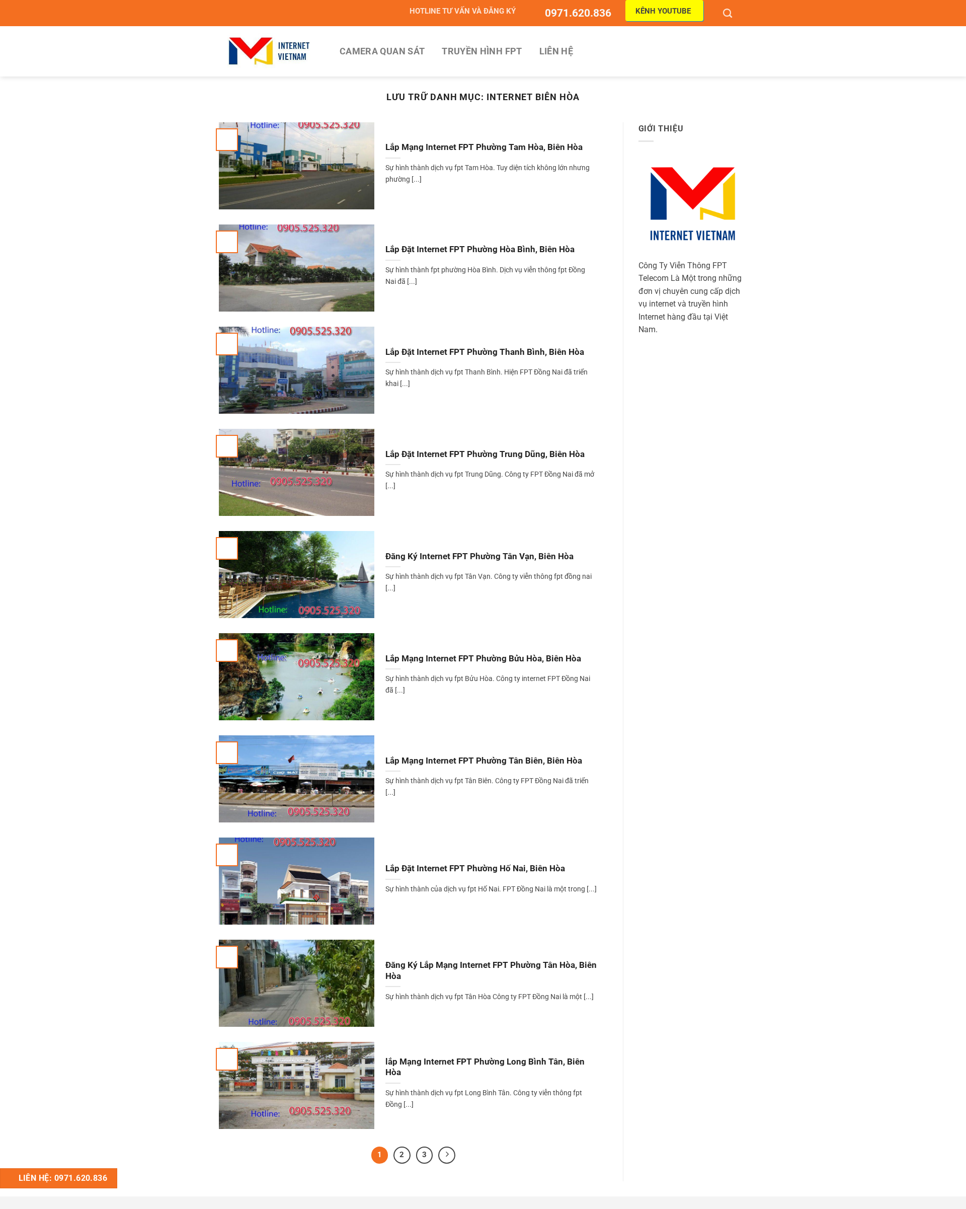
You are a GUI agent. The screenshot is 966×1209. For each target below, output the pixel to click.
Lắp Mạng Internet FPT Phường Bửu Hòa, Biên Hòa (483, 658)
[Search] (728, 13)
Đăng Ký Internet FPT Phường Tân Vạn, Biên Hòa (479, 556)
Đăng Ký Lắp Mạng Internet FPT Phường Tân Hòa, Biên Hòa (491, 970)
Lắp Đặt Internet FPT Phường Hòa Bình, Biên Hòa (480, 249)
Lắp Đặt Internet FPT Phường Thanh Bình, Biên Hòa (484, 352)
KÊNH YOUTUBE (663, 11)
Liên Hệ (556, 51)
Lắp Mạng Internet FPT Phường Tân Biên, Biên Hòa (483, 761)
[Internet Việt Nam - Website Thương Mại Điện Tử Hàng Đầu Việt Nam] (269, 51)
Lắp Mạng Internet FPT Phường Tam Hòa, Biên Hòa (484, 147)
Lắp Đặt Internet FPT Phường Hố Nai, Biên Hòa (475, 868)
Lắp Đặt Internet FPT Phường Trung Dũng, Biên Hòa (485, 454)
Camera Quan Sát (382, 51)
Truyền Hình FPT (482, 51)
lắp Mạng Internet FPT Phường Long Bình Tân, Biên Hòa (485, 1067)
